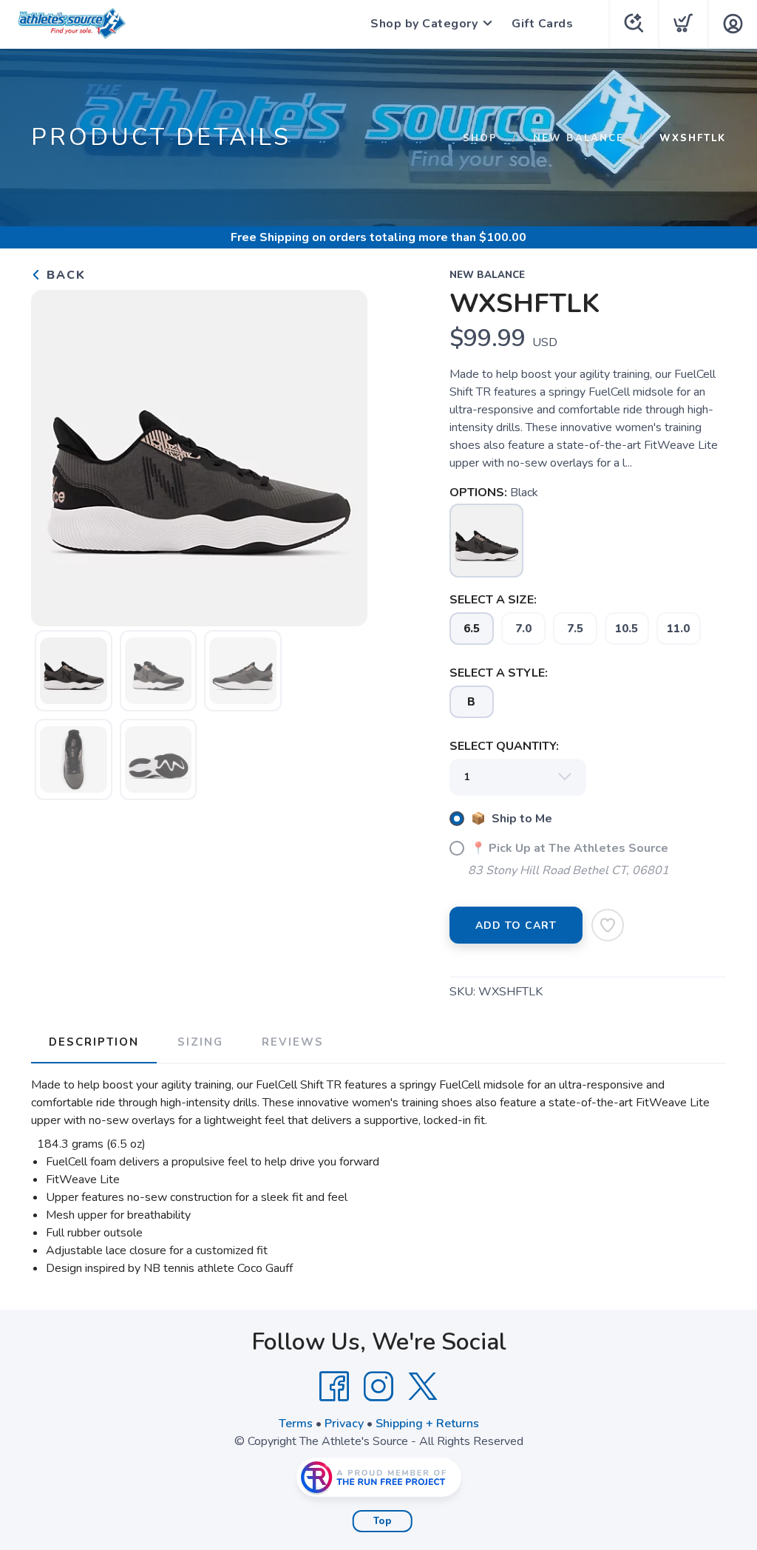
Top (382, 1521)
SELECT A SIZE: (493, 600)
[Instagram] (378, 1386)
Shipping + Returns (427, 1423)
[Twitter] (423, 1386)
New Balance (578, 138)
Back (64, 275)
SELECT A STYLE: (498, 673)
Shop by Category (424, 24)
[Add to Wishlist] (607, 925)
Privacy (344, 1423)
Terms (296, 1423)
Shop (480, 138)
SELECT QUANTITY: (504, 746)
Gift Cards (542, 24)
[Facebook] (334, 1386)
